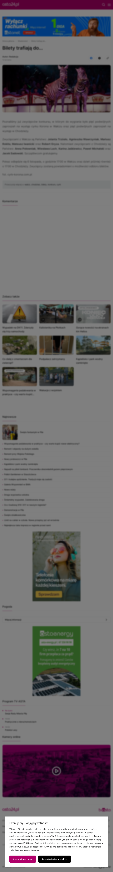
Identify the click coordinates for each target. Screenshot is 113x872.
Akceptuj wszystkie (22, 859)
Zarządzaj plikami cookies (54, 859)
